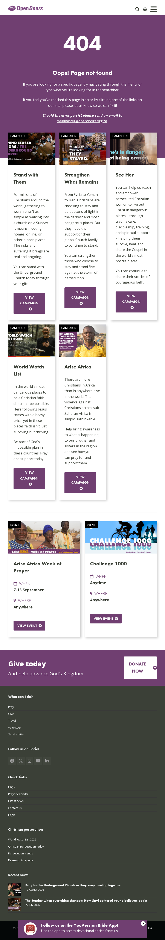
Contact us (15, 808)
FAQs (11, 787)
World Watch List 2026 (22, 839)
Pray (11, 707)
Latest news (16, 801)
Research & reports (20, 860)
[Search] (137, 9)
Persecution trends (20, 853)
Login (11, 815)
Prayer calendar (18, 794)
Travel (12, 721)
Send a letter (16, 734)
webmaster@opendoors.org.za (82, 121)
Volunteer (14, 727)
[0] (145, 9)
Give (11, 714)
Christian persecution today (26, 846)
